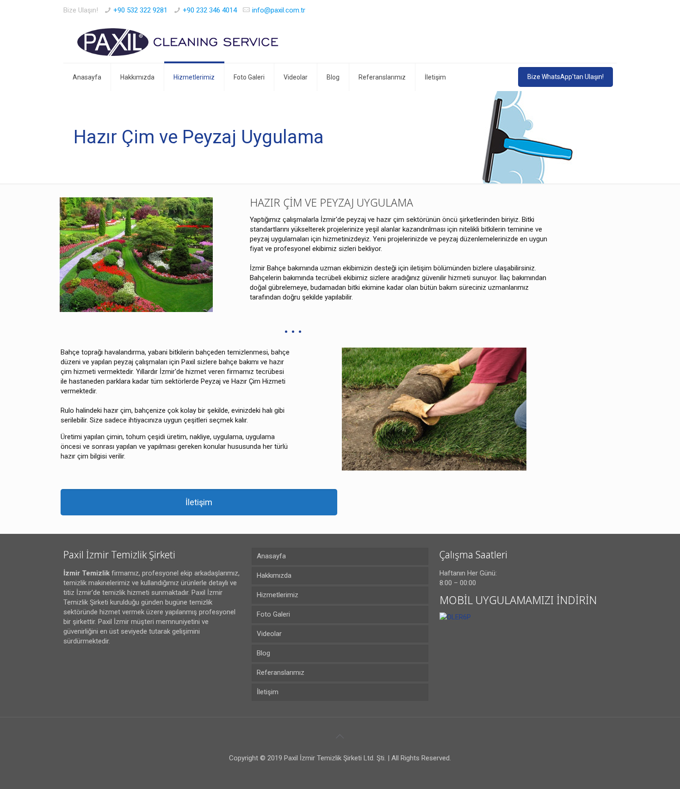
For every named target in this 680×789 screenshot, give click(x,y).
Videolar (269, 634)
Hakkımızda (274, 575)
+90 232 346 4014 (210, 10)
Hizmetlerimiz (277, 595)
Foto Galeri (273, 614)
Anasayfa (271, 556)
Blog (263, 653)
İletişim (267, 692)
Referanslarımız (280, 672)
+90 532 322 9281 (140, 10)
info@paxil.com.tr (278, 10)
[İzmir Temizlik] (179, 42)
